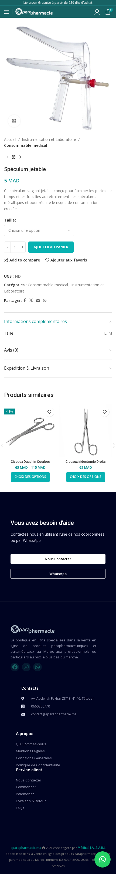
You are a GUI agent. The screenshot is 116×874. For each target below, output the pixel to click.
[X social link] (31, 300)
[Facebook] (15, 667)
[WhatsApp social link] (45, 300)
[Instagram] (26, 667)
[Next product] (20, 157)
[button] (102, 859)
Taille (9, 220)
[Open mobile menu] (6, 11)
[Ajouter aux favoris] (49, 412)
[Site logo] (34, 11)
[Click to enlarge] (14, 121)
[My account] (97, 11)
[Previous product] (7, 157)
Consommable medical (25, 145)
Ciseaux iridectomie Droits (86, 462)
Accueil (10, 139)
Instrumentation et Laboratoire (49, 139)
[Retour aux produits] (14, 157)
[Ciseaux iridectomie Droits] (85, 430)
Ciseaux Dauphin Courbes (30, 462)
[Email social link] (38, 300)
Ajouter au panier (51, 246)
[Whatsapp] (37, 667)
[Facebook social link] (25, 300)
